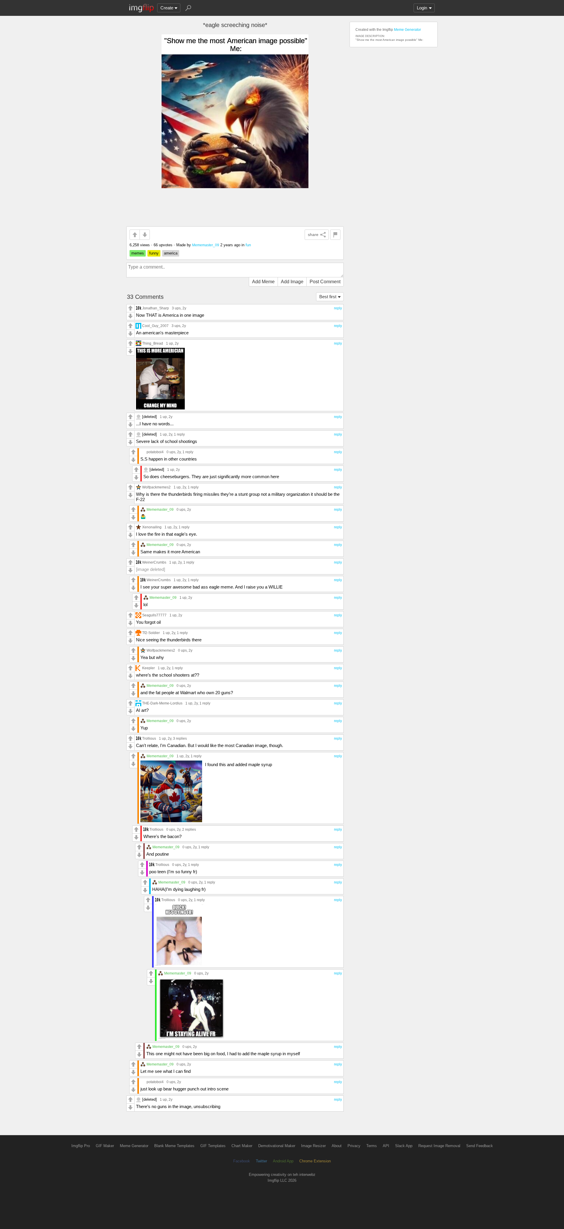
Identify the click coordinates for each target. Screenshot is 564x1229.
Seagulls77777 (154, 615)
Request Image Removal (439, 1146)
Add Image (292, 281)
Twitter (261, 1161)
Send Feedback (479, 1146)
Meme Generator (407, 30)
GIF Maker (105, 1146)
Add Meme (263, 281)
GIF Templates (213, 1146)
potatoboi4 (155, 452)
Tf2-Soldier (151, 633)
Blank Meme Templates (174, 1146)
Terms (371, 1146)
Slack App (403, 1146)
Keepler (148, 668)
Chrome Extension (315, 1161)
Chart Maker (241, 1146)
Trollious (149, 738)
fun (248, 245)
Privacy (354, 1146)
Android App (283, 1161)
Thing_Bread (152, 343)
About (337, 1146)
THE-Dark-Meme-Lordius (162, 703)
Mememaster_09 (205, 245)
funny (154, 253)
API (386, 1146)
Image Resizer (313, 1146)
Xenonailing (152, 527)
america (170, 253)
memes (137, 253)
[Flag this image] (335, 235)
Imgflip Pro (80, 1146)
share (313, 234)
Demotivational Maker (276, 1146)
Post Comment (325, 281)
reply (338, 308)
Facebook (241, 1161)
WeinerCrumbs (154, 562)
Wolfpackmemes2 (156, 487)
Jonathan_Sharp (155, 308)
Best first (327, 296)
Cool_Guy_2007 (155, 326)
